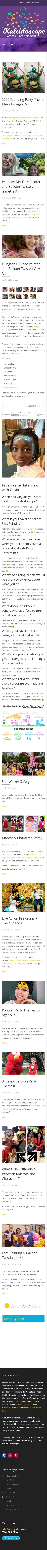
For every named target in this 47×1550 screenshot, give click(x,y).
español (36, 3)
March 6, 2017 (7, 788)
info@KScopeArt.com (14, 1529)
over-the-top (10, 1493)
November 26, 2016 (9, 1264)
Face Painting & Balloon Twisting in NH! (19, 1255)
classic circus (10, 1505)
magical (8, 1501)
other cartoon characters (21, 217)
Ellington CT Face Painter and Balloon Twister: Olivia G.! (22, 269)
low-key (8, 1488)
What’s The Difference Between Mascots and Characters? (18, 1174)
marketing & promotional (14, 1509)
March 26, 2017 (7, 280)
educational (9, 1497)
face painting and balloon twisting (23, 118)
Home (4, 45)
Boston (12, 45)
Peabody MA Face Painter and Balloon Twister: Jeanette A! (21, 186)
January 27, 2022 (8, 111)
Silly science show (10, 387)
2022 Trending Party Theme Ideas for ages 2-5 (23, 101)
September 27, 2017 (9, 198)
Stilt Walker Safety (16, 781)
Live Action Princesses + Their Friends (19, 920)
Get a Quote (14, 1318)
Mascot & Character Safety (22, 838)
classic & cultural (11, 1480)
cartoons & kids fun (12, 1476)
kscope (16, 111)
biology (36, 327)
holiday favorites (11, 1484)
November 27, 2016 (9, 930)
